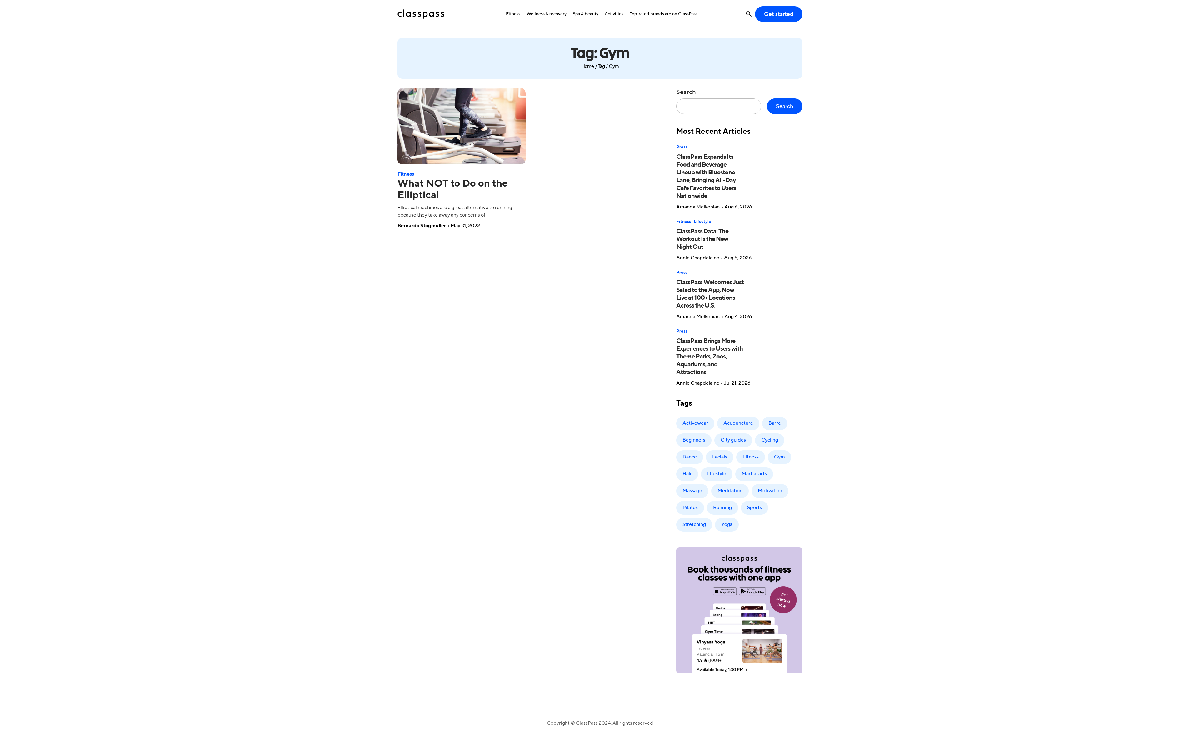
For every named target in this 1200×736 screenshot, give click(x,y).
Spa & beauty (585, 14)
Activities (614, 14)
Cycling (769, 440)
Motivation (770, 490)
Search (686, 92)
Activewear (695, 423)
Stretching (694, 524)
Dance (689, 457)
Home (587, 66)
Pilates (690, 507)
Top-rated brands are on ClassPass (664, 14)
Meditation (730, 490)
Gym (779, 457)
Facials (719, 457)
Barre (774, 423)
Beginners (693, 440)
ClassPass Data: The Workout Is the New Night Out (702, 239)
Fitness (513, 14)
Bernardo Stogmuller (422, 225)
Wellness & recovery (547, 14)
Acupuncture (738, 423)
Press (681, 147)
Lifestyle (702, 221)
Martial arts (754, 474)
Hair (687, 474)
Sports (754, 507)
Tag (601, 66)
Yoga (726, 524)
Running (722, 507)
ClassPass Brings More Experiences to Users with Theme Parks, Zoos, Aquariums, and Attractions (709, 357)
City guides (733, 440)
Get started (778, 14)
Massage (692, 490)
